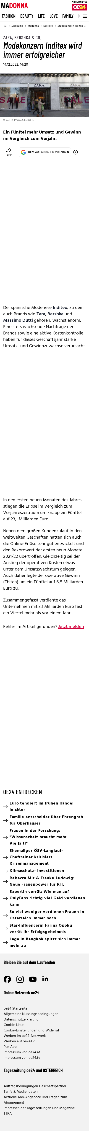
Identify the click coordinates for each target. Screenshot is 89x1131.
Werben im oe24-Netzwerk (25, 1036)
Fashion (9, 16)
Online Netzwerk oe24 (21, 992)
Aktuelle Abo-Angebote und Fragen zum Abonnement (35, 1100)
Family (67, 16)
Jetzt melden (71, 627)
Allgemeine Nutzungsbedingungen (31, 1014)
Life (41, 16)
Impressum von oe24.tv (22, 1058)
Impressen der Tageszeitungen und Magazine (39, 1108)
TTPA (8, 1114)
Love (54, 16)
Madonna (33, 26)
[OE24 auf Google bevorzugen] (75, 152)
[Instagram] (20, 979)
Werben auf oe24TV (19, 1041)
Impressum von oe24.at (22, 1052)
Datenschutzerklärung (21, 1020)
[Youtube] (33, 979)
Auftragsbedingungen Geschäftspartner (35, 1086)
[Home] (5, 26)
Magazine (17, 26)
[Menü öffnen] (84, 16)
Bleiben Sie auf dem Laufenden (29, 962)
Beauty (26, 16)
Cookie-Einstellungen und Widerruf (31, 1030)
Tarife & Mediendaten (21, 1092)
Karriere (48, 26)
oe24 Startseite (15, 1009)
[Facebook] (7, 979)
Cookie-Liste (14, 1025)
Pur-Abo (10, 1047)
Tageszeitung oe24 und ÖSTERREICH (33, 1070)
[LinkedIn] (45, 979)
